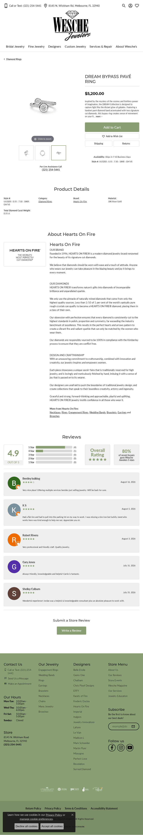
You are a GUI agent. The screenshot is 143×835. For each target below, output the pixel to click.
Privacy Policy (53, 808)
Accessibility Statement (104, 808)
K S (24, 505)
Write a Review (71, 630)
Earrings (122, 412)
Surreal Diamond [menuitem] (82, 769)
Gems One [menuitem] (79, 675)
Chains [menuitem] (42, 701)
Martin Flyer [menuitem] (79, 748)
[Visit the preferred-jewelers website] (98, 789)
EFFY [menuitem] (76, 690)
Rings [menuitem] (41, 680)
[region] (42, 104)
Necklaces (55, 412)
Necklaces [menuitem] (44, 695)
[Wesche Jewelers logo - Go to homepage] (72, 22)
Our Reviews (115, 675)
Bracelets (112, 412)
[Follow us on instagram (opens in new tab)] (121, 747)
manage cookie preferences (36, 818)
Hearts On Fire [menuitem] (81, 706)
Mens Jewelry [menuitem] (46, 706)
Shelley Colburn (31, 589)
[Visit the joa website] (85, 789)
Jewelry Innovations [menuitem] (84, 722)
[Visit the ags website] (47, 789)
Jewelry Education (118, 695)
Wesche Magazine (117, 685)
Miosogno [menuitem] (78, 753)
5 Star (31, 447)
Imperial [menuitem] (77, 711)
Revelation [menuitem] (79, 763)
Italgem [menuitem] (77, 716)
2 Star (31, 458)
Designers (54, 46)
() (75, 447)
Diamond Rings (13, 59)
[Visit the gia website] (62, 789)
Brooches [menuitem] (43, 711)
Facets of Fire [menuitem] (80, 695)
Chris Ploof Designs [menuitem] (83, 685)
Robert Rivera (30, 535)
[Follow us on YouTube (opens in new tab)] (130, 747)
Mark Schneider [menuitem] (81, 743)
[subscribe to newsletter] (133, 726)
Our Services (115, 690)
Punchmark (78, 826)
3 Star (31, 454)
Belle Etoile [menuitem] (79, 669)
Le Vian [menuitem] (77, 732)
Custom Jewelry (75, 46)
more (98, 116)
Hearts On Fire (80, 201)
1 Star (31, 462)
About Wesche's (126, 46)
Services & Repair (101, 46)
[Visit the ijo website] (74, 789)
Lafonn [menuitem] (77, 727)
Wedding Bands (97, 412)
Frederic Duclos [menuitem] (81, 701)
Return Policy (33, 808)
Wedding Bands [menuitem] (47, 675)
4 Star (31, 451)
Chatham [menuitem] (78, 680)
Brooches (55, 416)
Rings (64, 412)
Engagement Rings (78, 412)
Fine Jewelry (36, 46)
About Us (113, 669)
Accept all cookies (52, 826)
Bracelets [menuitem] (43, 690)
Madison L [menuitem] (78, 737)
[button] (22, 5)
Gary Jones (29, 562)
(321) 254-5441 (51, 169)
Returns (126, 143)
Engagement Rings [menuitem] (48, 669)
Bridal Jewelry (15, 46)
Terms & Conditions (76, 808)
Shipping (98, 143)
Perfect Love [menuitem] (80, 758)
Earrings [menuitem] (43, 685)
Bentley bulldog (31, 478)
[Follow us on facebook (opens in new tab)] (112, 747)
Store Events (115, 680)
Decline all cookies (26, 826)
